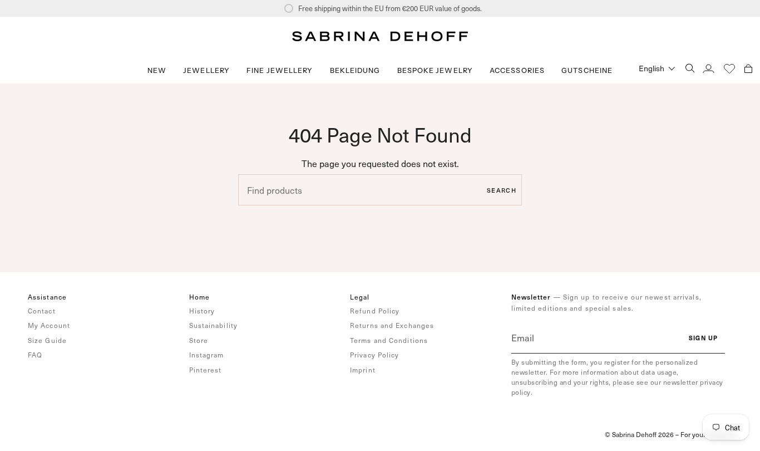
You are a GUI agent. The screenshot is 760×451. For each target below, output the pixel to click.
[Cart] (748, 68)
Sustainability (213, 325)
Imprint (363, 370)
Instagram (206, 355)
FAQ (35, 355)
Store (199, 340)
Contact (42, 311)
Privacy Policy (374, 355)
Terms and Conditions (389, 340)
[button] (206, 70)
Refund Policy (374, 311)
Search (501, 190)
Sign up (703, 338)
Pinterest (205, 370)
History (202, 311)
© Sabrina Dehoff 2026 (639, 434)
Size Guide (47, 340)
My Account (49, 325)
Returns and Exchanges (392, 325)
